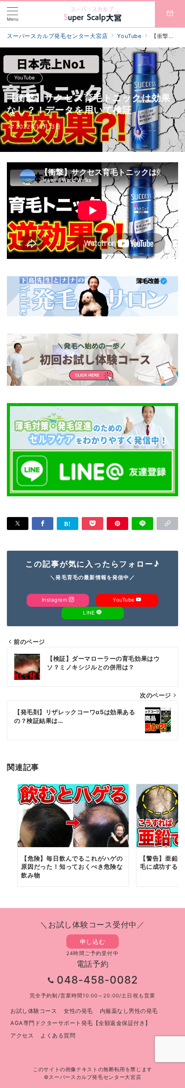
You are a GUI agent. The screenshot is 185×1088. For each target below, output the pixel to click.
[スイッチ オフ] (170, 14)
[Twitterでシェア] (17, 523)
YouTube (24, 78)
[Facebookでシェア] (42, 523)
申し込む (92, 941)
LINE (89, 613)
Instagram (55, 600)
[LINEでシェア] (142, 523)
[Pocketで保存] (92, 523)
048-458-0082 (97, 980)
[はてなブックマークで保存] (67, 523)
